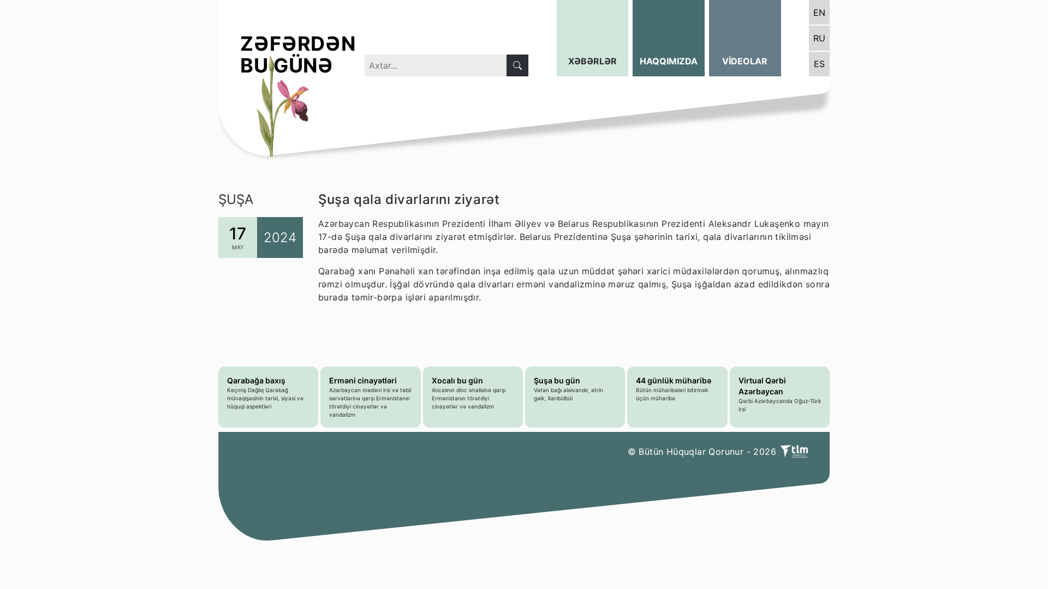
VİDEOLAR (744, 61)
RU (819, 38)
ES (819, 63)
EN (819, 12)
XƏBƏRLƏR (592, 61)
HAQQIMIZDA (669, 61)
